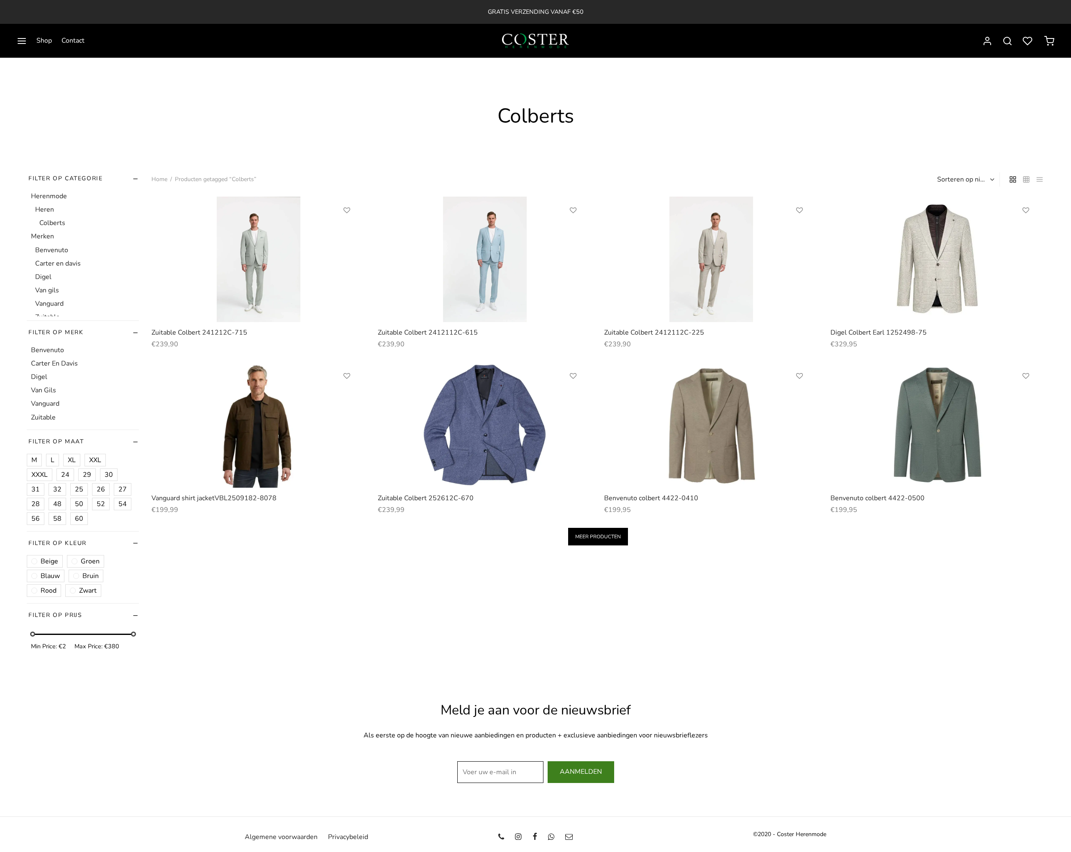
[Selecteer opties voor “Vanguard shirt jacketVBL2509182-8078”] (346, 395)
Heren (44, 209)
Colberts (52, 223)
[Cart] (1049, 41)
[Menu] (22, 41)
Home (159, 179)
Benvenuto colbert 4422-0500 (877, 498)
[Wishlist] (1028, 41)
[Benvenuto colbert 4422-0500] (937, 425)
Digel (43, 276)
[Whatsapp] (551, 837)
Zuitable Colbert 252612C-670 (426, 498)
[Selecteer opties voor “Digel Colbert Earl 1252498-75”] (1025, 229)
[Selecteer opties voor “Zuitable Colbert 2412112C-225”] (799, 229)
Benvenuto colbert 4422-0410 (651, 498)
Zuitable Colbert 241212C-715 (199, 332)
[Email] (569, 837)
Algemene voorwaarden (281, 837)
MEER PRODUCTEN (598, 536)
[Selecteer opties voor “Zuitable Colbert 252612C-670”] (573, 395)
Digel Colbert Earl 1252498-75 (878, 332)
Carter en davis (58, 263)
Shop (44, 40)
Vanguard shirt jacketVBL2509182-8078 (214, 498)
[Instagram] (518, 837)
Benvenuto (51, 249)
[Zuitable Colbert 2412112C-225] (711, 259)
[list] (1039, 179)
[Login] (987, 41)
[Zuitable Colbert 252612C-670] (485, 425)
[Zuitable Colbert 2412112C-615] (485, 259)
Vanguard (49, 303)
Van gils (47, 290)
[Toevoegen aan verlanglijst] (346, 210)
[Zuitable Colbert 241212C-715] (258, 259)
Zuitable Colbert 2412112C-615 (428, 332)
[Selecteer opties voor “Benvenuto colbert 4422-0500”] (1025, 395)
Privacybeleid (348, 837)
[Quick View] (346, 248)
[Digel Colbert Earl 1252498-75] (937, 259)
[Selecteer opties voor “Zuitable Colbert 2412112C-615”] (573, 229)
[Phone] (501, 837)
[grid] (1012, 179)
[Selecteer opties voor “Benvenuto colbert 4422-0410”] (799, 395)
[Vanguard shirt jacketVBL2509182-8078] (258, 425)
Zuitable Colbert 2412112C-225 (654, 332)
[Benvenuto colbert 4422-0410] (711, 425)
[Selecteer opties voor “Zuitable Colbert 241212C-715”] (346, 229)
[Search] (1007, 41)
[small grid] (1026, 179)
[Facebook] (534, 837)
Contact (73, 40)
